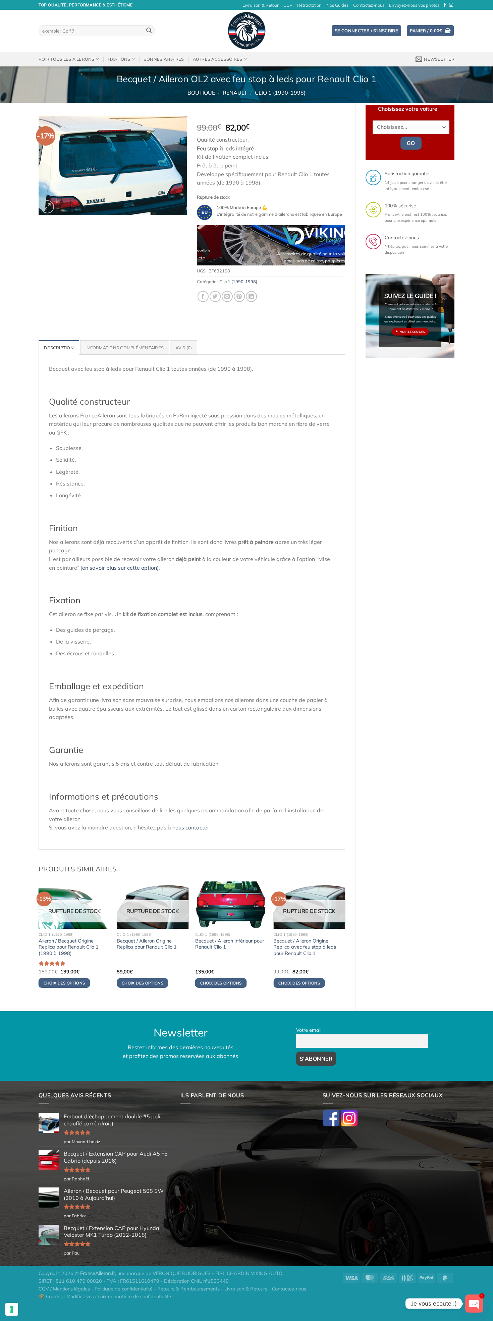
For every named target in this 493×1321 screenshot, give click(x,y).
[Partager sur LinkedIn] (251, 296)
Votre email (308, 1030)
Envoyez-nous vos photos (414, 5)
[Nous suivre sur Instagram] (451, 5)
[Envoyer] (149, 31)
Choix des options (64, 982)
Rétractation (309, 5)
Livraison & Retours (245, 1289)
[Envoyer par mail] (227, 296)
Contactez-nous (368, 5)
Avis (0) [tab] (183, 347)
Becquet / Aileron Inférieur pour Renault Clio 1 (229, 944)
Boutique (201, 92)
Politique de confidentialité (124, 1289)
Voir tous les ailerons (67, 59)
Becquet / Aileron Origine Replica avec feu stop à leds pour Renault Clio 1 (304, 947)
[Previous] (208, 247)
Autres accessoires (217, 59)
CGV (287, 5)
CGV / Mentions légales (64, 1289)
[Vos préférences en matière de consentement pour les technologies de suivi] (11, 1309)
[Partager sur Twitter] (215, 296)
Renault (235, 92)
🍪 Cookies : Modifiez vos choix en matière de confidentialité (105, 1296)
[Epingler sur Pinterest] (239, 296)
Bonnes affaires (164, 59)
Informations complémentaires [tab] (125, 347)
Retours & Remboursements (188, 1289)
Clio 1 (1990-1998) (280, 92)
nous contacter (190, 827)
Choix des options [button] (221, 982)
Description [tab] (59, 347)
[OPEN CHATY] (474, 1303)
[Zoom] (47, 206)
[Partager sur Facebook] (203, 296)
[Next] (334, 247)
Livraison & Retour (260, 5)
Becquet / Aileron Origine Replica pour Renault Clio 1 (147, 944)
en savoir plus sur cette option (119, 567)
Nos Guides (337, 5)
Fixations (119, 59)
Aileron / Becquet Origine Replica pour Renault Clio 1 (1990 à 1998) (69, 947)
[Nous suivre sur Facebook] (445, 5)
